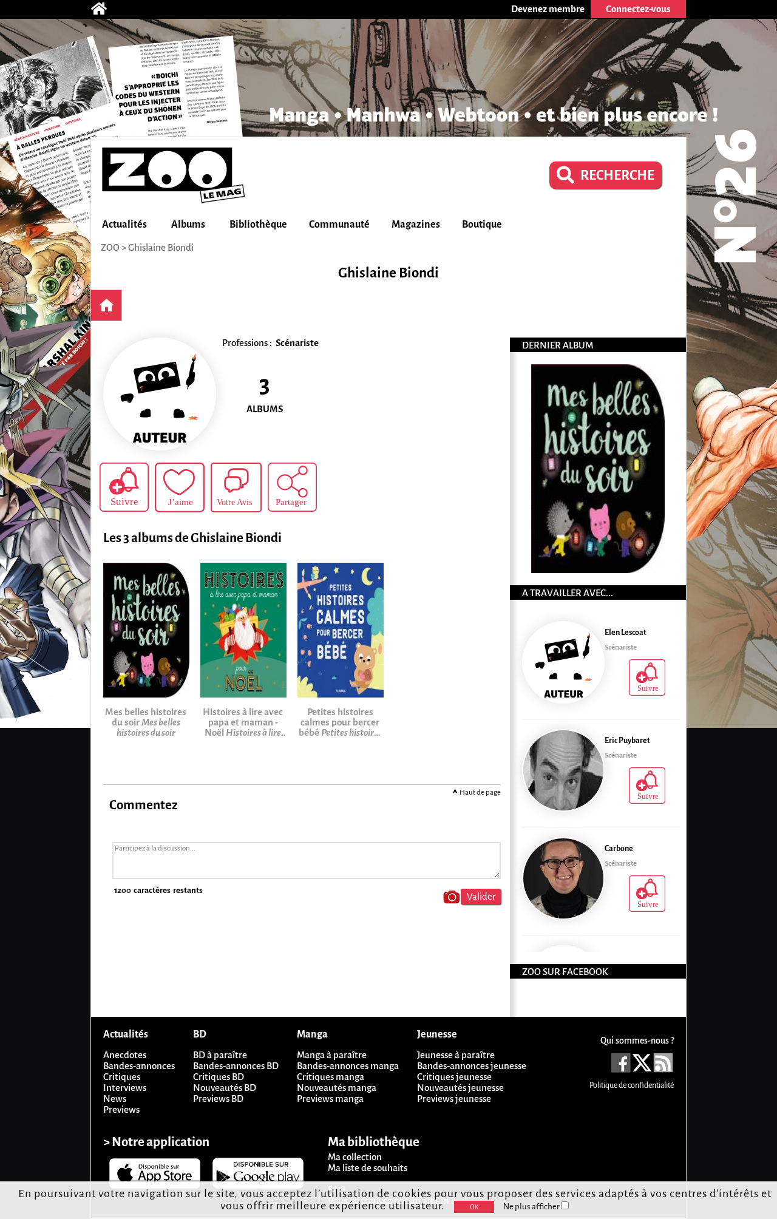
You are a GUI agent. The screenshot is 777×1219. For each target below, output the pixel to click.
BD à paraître (220, 1055)
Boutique (482, 224)
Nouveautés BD (224, 1087)
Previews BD (218, 1098)
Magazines (416, 224)
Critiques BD (218, 1076)
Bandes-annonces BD (236, 1066)
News (114, 1098)
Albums (188, 224)
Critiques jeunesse (454, 1076)
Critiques (121, 1076)
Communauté (339, 224)
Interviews (124, 1087)
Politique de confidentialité (631, 1085)
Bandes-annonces (139, 1066)
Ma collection (355, 1157)
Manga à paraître (332, 1055)
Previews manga (330, 1098)
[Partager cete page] (292, 487)
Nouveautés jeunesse (460, 1087)
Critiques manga (330, 1076)
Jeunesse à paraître (456, 1055)
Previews (121, 1109)
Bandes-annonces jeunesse (471, 1066)
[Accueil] (105, 9)
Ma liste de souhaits (367, 1168)
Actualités (124, 224)
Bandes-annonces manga (348, 1066)
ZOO (110, 247)
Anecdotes (124, 1055)
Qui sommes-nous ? (637, 1040)
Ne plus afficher (532, 1206)
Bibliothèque (258, 224)
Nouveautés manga (336, 1087)
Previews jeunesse (454, 1098)
